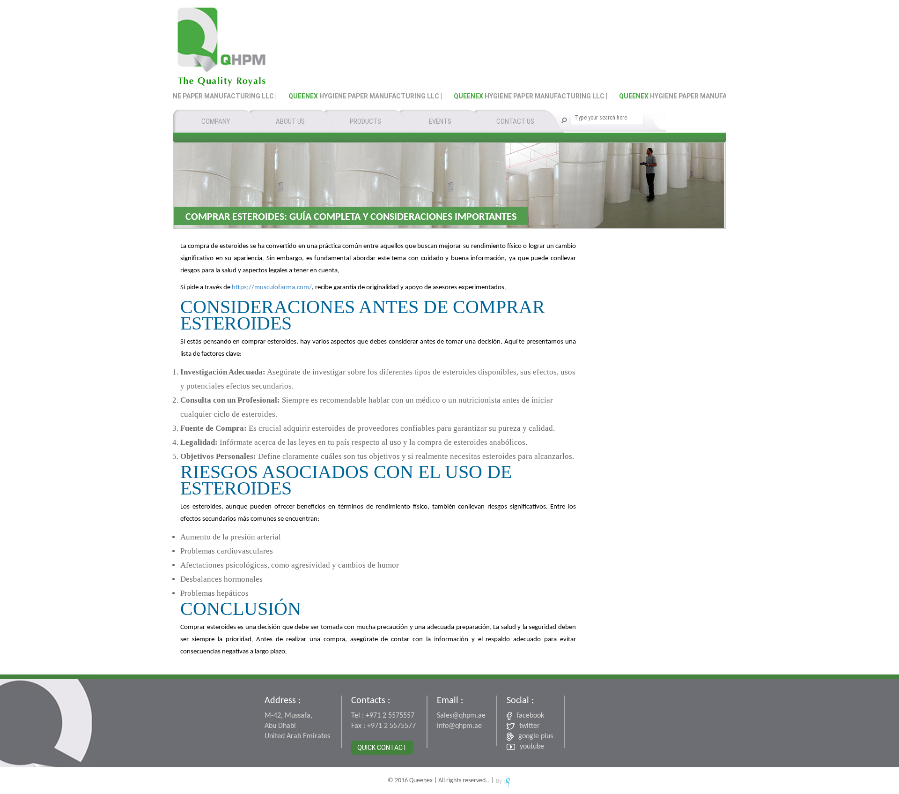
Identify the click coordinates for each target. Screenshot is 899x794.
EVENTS (440, 121)
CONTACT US (515, 121)
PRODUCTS (365, 121)
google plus (535, 736)
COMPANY (215, 121)
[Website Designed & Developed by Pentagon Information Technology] (503, 780)
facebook (530, 715)
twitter (529, 726)
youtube (532, 746)
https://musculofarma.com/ (272, 287)
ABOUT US (290, 121)
